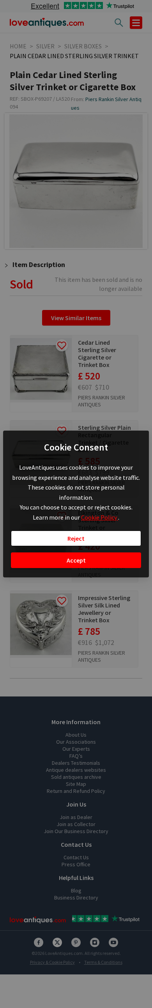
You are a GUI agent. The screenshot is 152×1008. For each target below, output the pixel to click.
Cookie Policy (99, 517)
